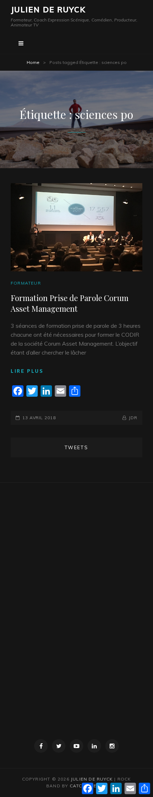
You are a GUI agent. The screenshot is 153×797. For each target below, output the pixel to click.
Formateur (26, 283)
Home (33, 62)
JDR (133, 417)
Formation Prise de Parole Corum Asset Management (69, 303)
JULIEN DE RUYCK (48, 10)
